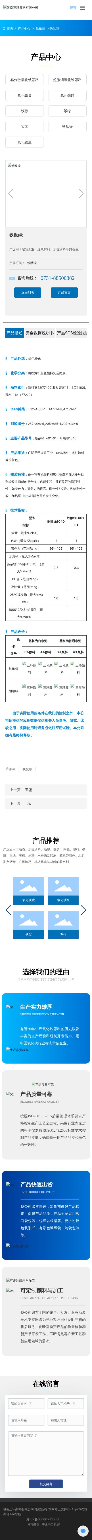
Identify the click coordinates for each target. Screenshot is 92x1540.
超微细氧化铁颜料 (67, 79)
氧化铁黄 (24, 95)
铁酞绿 (40, 28)
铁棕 (24, 111)
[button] (8, 910)
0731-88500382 (58, 278)
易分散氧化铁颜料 (24, 79)
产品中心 (24, 28)
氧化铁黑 (24, 142)
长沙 (57, 1524)
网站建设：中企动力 (40, 1524)
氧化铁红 (67, 95)
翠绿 (67, 111)
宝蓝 (24, 126)
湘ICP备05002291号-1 (42, 1519)
